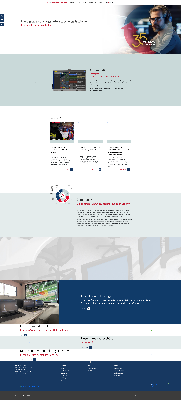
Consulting (89, 370)
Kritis (79, 2)
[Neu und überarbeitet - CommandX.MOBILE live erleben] (62, 131)
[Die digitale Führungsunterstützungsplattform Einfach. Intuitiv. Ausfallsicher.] (90, 29)
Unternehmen (92, 2)
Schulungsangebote (118, 368)
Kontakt (101, 2)
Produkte (72, 2)
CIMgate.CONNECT (65, 377)
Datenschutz (133, 396)
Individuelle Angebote (119, 370)
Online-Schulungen (118, 373)
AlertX (62, 380)
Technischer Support (92, 368)
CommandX (63, 368)
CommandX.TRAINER (66, 373)
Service (84, 2)
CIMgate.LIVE (64, 379)
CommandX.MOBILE (65, 370)
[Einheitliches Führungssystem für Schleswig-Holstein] (90, 131)
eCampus (116, 372)
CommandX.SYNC (65, 372)
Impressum (126, 396)
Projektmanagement (92, 372)
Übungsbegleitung (118, 375)
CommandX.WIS (64, 375)
